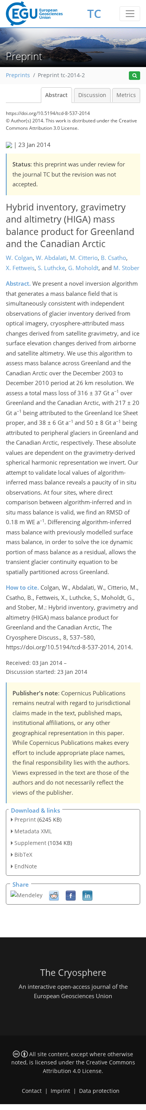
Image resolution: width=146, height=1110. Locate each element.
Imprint (60, 1090)
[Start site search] (134, 75)
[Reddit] (54, 895)
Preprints (18, 75)
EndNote (25, 866)
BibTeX (23, 854)
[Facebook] (70, 895)
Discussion (92, 95)
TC (94, 13)
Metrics (126, 95)
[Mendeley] (26, 894)
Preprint (25, 819)
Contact (32, 1090)
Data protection (99, 1090)
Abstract (56, 95)
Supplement (30, 843)
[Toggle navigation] (130, 13)
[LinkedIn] (87, 895)
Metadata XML (33, 831)
